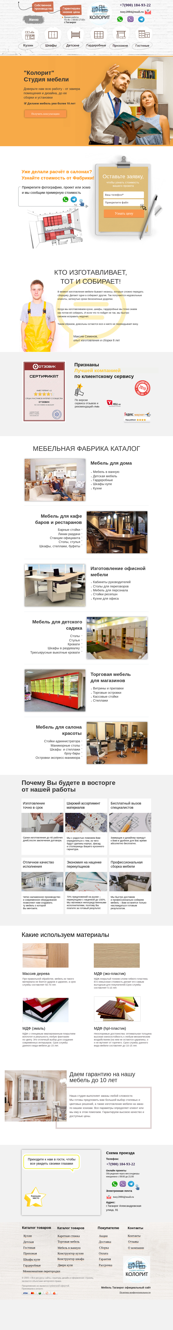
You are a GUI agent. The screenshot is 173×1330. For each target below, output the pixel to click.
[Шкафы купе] (51, 49)
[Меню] (99, 25)
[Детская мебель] (73, 49)
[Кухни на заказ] (28, 49)
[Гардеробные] (96, 49)
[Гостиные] (142, 50)
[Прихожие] (120, 50)
